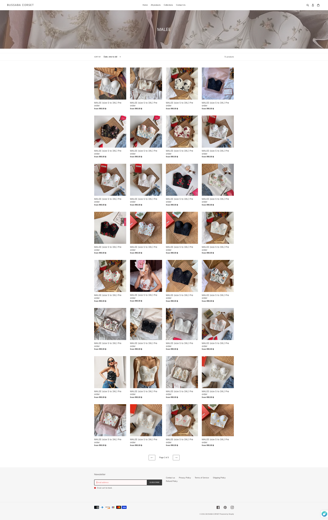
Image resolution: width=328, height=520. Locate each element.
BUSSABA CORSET (20, 5)
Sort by (97, 57)
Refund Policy (172, 481)
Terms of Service (202, 478)
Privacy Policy (185, 478)
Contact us (170, 478)
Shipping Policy (219, 478)
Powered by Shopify (227, 514)
